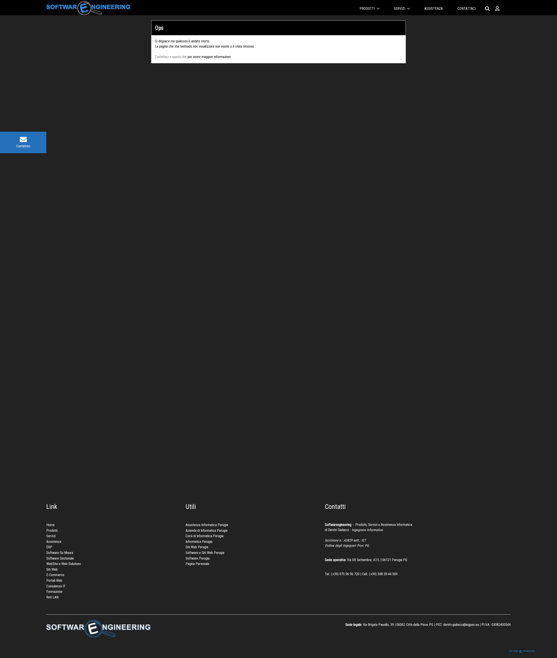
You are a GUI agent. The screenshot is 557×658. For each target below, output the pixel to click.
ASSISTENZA (433, 9)
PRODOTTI (367, 9)
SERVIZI (399, 9)
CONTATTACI (467, 9)
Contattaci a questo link (171, 57)
